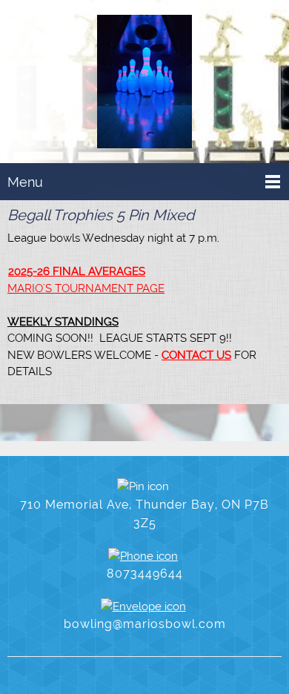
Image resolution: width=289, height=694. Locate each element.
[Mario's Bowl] (144, 85)
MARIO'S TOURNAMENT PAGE (86, 288)
